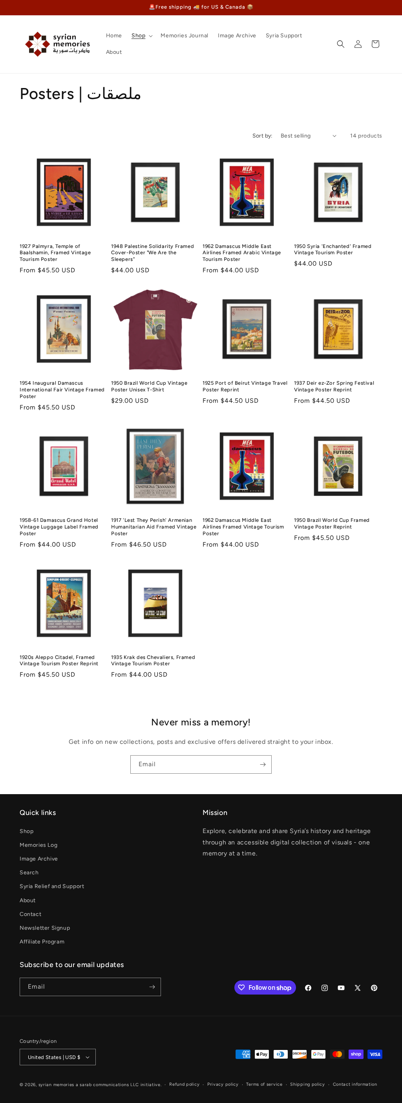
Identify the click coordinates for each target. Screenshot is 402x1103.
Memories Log (38, 845)
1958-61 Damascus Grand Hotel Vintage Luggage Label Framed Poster (59, 526)
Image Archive (39, 858)
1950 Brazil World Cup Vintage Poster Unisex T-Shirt (149, 386)
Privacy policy (223, 1084)
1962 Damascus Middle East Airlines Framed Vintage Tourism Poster (243, 526)
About (28, 900)
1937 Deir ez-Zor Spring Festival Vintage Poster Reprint (334, 386)
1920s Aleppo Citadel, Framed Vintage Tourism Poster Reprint (59, 660)
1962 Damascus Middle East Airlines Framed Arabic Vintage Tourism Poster (242, 252)
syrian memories (56, 1084)
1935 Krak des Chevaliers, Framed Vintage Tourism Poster (153, 660)
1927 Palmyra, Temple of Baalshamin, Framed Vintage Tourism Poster (55, 252)
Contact (30, 914)
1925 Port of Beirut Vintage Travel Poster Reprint (245, 386)
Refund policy (184, 1084)
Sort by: (262, 135)
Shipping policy (307, 1084)
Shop (26, 831)
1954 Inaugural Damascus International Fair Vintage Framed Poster (62, 389)
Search (29, 872)
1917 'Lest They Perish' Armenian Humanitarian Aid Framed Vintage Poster (154, 526)
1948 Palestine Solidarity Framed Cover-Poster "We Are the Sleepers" (152, 252)
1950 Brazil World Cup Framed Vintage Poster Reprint (332, 523)
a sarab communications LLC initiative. (119, 1084)
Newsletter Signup (45, 928)
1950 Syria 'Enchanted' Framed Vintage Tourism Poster (332, 249)
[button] (141, 36)
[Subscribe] (262, 764)
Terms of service (264, 1084)
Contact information (355, 1084)
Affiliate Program (42, 941)
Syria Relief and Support (52, 886)
